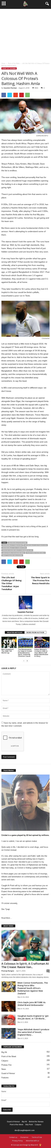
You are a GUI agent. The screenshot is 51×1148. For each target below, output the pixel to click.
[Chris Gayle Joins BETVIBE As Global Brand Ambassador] (8, 1006)
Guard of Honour (8, 1073)
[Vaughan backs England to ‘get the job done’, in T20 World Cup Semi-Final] (8, 1020)
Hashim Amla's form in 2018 (12, 545)
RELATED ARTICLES (14, 632)
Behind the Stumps (36, 1122)
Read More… (6, 918)
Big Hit (4, 1052)
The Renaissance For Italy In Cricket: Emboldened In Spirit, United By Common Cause (25, 652)
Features (5, 1078)
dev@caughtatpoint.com (25, 1130)
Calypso (4, 1061)
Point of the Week (14, 63)
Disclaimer (24, 1137)
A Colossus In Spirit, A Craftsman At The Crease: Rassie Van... (25, 965)
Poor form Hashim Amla (36, 553)
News (3, 1069)
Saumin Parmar (10, 88)
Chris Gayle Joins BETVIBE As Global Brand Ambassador (31, 1003)
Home (3, 63)
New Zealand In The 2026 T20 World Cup (7, 651)
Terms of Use (37, 1137)
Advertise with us (32, 1141)
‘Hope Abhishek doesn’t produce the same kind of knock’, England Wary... (33, 1032)
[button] (46, 4)
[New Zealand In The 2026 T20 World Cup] (9, 642)
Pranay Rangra (7, 971)
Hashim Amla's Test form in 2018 (14, 548)
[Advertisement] (25, 34)
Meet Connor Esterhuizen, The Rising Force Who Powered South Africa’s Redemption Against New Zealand (33, 988)
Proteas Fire (6, 1065)
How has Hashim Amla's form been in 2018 (17, 550)
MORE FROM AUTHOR (35, 632)
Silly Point (29, 1125)
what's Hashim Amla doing (12, 555)
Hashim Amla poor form (17, 543)
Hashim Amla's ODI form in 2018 (35, 545)
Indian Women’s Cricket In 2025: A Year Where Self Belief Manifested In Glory (41, 652)
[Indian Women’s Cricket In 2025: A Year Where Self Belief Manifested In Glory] (42, 642)
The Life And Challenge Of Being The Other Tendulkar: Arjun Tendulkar (11, 583)
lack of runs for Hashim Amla (13, 553)
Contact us (13, 1137)
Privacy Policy (17, 1141)
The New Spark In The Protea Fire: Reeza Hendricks (40, 580)
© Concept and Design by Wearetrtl (24, 1145)
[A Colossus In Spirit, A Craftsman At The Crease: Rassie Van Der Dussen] (25, 945)
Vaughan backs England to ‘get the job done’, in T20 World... (33, 1017)
